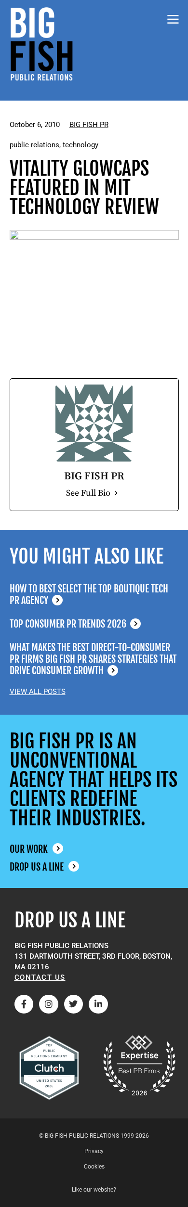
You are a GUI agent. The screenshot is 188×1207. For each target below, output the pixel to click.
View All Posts (38, 691)
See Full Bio (88, 493)
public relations (34, 145)
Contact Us (40, 977)
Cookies (94, 1166)
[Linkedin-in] (98, 1004)
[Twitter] (73, 1004)
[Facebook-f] (24, 1004)
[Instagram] (48, 1004)
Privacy (94, 1151)
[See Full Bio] (116, 493)
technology (80, 145)
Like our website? (94, 1189)
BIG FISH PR (88, 124)
